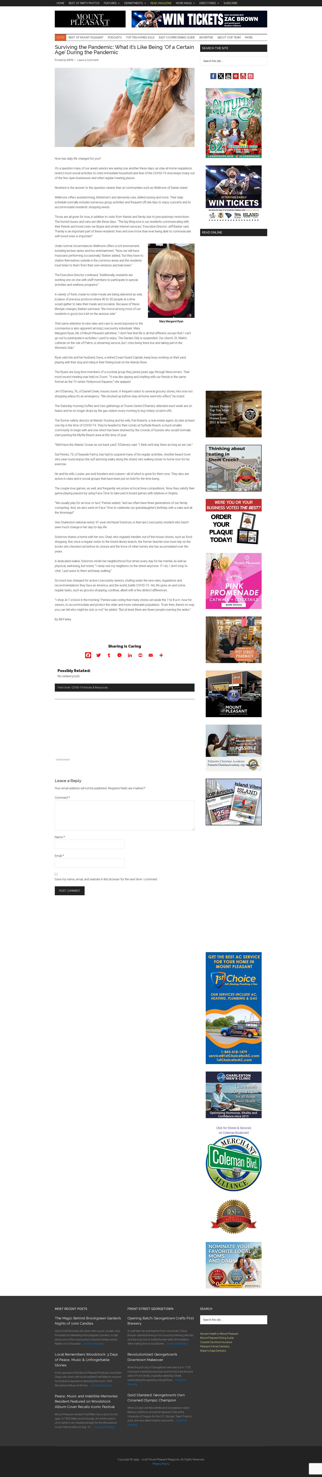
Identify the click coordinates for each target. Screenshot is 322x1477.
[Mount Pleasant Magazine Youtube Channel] (228, 78)
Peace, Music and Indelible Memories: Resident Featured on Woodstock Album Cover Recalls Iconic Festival (86, 1401)
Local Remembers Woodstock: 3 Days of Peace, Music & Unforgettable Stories (86, 1359)
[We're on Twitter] (220, 78)
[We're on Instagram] (250, 78)
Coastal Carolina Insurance (216, 1342)
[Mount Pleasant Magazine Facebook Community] (243, 78)
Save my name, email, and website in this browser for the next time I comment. (106, 879)
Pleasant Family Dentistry (215, 1346)
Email (59, 856)
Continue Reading (93, 1343)
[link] (233, 1163)
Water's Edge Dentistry (213, 1350)
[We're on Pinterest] (235, 78)
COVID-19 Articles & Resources (90, 687)
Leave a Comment (87, 60)
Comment (62, 797)
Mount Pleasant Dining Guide (217, 1337)
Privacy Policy (161, 1463)
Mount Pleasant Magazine (90, 19)
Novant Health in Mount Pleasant (219, 1333)
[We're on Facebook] (213, 78)
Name (60, 837)
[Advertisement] (125, 731)
